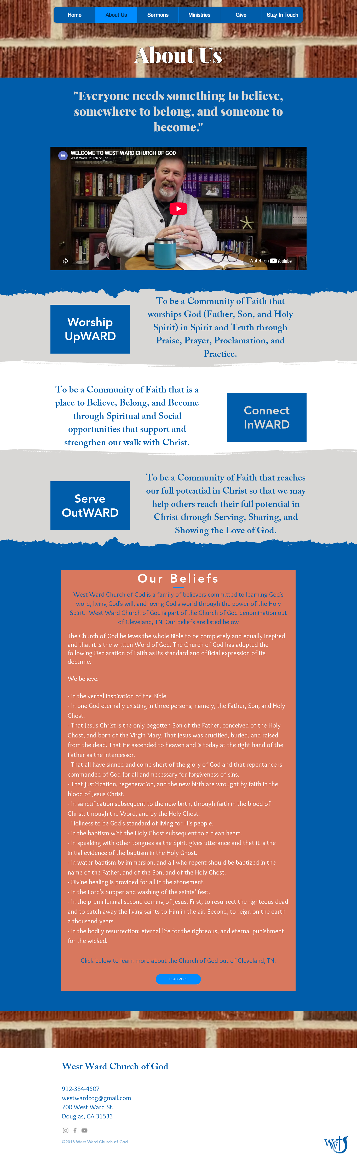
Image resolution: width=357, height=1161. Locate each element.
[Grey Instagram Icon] (65, 1130)
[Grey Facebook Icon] (75, 1130)
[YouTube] (84, 1130)
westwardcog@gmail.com (96, 1098)
